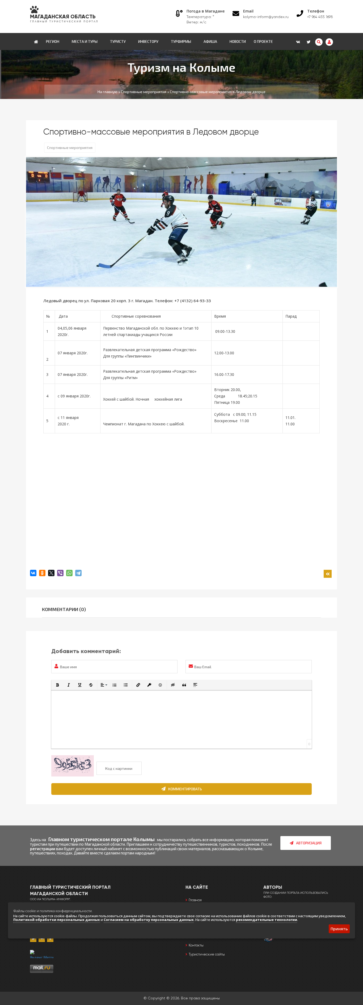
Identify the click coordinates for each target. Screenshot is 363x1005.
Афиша (210, 41)
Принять (339, 928)
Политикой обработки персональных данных (56, 919)
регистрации (42, 848)
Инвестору (148, 41)
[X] (51, 573)
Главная (195, 900)
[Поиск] (319, 42)
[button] (57, 685)
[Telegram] (78, 573)
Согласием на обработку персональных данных (149, 919)
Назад (328, 574)
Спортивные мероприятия (69, 147)
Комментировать (185, 789)
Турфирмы (181, 41)
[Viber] (60, 573)
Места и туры (85, 41)
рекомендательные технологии (266, 919)
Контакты (196, 945)
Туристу (118, 41)
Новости (238, 41)
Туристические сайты (207, 954)
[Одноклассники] (42, 573)
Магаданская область (63, 17)
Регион (52, 41)
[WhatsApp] (69, 573)
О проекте (263, 41)
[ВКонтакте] (33, 573)
